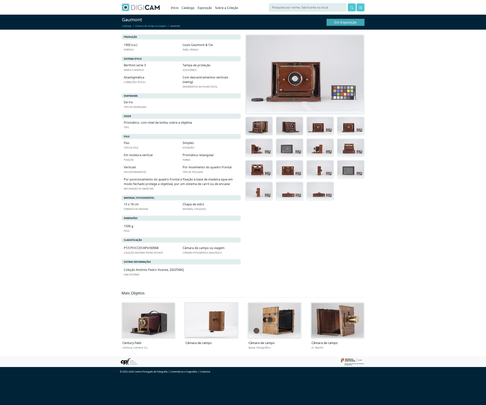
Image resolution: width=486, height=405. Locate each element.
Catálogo (188, 8)
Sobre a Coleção (226, 8)
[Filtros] (360, 7)
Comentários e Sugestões (183, 371)
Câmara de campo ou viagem (150, 26)
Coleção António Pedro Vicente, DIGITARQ (154, 270)
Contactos (205, 371)
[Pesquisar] (352, 7)
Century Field (131, 343)
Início (175, 8)
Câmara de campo (198, 343)
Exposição (205, 8)
